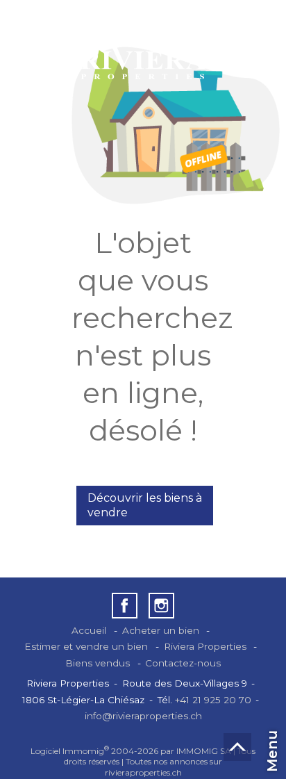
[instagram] (161, 605)
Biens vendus (97, 663)
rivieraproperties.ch (143, 772)
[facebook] (124, 605)
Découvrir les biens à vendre (144, 505)
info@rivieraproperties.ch (143, 715)
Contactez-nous (183, 663)
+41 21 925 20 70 (213, 699)
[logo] (143, 46)
